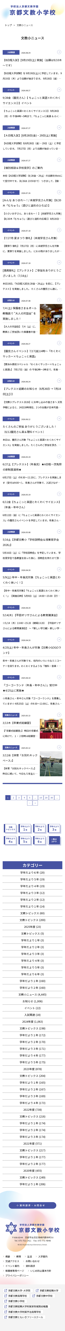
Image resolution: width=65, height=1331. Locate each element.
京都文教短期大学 (49, 1290)
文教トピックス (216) (33, 1116)
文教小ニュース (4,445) (32, 994)
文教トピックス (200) (33, 920)
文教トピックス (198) (33, 1028)
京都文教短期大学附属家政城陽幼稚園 (28, 1306)
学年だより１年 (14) (32, 906)
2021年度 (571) (32, 1143)
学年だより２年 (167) (33, 1089)
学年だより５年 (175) (33, 1062)
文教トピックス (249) (33, 1177)
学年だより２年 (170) (33, 1042)
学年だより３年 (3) (32, 954)
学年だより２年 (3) (32, 947)
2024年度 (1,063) (32, 1021)
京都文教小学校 (16, 1301)
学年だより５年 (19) (32, 879)
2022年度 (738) (32, 1110)
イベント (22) (32, 1008)
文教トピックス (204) (33, 1076)
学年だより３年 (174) (33, 1137)
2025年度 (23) (32, 927)
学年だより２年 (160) (33, 988)
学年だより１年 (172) (33, 1035)
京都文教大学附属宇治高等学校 (24, 1311)
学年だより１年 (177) (33, 1157)
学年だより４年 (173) (33, 1103)
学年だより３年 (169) (33, 1096)
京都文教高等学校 (17, 1295)
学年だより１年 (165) (33, 1082)
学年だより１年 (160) (33, 981)
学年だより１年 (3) (32, 940)
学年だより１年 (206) (33, 1184)
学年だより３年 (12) (32, 893)
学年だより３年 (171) (33, 1049)
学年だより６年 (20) (32, 872)
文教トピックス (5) (32, 933)
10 (41, 797)
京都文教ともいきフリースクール (25, 1317)
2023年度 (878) (32, 1069)
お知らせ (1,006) (32, 1001)
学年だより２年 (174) (33, 1130)
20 (46, 797)
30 (51, 797)
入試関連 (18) (32, 1015)
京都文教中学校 (44, 1295)
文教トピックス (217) (33, 1150)
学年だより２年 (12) (32, 900)
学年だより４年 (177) (33, 1055)
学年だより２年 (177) (33, 1164)
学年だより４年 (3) (32, 961)
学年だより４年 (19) (32, 886)
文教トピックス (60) (32, 913)
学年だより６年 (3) (32, 974)
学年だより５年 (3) (32, 967)
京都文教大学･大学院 (19, 1290)
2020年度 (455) (32, 1171)
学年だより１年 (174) (33, 1123)
